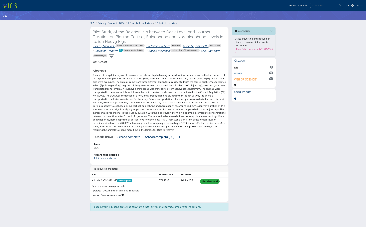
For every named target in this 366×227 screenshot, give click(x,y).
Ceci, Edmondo (210, 51)
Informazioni (244, 30)
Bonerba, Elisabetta (195, 46)
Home (292, 5)
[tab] (181, 137)
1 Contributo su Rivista (140, 23)
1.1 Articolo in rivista (166, 23)
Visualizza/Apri (210, 181)
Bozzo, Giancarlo (104, 46)
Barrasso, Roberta (106, 51)
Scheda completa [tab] (129, 137)
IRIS (92, 23)
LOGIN (359, 5)
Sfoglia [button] (302, 5)
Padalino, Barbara (158, 46)
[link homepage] (10, 5)
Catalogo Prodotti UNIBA (111, 23)
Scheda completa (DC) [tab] (159, 137)
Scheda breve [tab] (104, 136)
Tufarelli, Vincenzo (158, 51)
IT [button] (346, 5)
